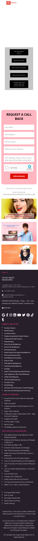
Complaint (17, 516)
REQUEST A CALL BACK (19, 60)
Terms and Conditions (20, 511)
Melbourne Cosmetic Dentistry (14, 525)
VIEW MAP (7, 308)
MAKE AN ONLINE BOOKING (19, 75)
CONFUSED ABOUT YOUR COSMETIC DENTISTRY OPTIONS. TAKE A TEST (19, 84)
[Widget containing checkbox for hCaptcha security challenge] (18, 167)
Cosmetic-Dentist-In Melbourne (23, 523)
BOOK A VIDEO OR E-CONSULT (19, 67)
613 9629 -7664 (9, 291)
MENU (14, 2)
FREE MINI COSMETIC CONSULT (19, 52)
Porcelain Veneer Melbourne (20, 528)
